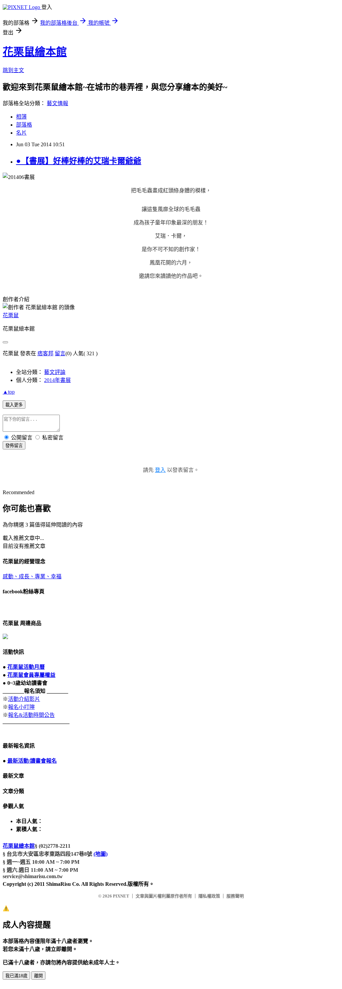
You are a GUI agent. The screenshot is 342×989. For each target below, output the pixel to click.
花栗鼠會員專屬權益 (31, 675)
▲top (9, 392)
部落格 (24, 125)
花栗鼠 (11, 315)
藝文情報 (57, 103)
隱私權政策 (209, 896)
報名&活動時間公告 (31, 715)
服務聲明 (235, 896)
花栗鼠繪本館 (35, 52)
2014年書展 (57, 380)
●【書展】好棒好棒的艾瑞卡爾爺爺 (78, 161)
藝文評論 (54, 372)
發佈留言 (14, 445)
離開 (38, 975)
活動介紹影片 (24, 699)
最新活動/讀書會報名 (32, 761)
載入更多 (14, 404)
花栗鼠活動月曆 (26, 667)
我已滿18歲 (16, 975)
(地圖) (101, 854)
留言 (60, 353)
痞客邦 (45, 353)
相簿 (21, 117)
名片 (21, 133)
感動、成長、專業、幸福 (32, 576)
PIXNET (121, 896)
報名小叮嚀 (21, 707)
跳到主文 (13, 70)
